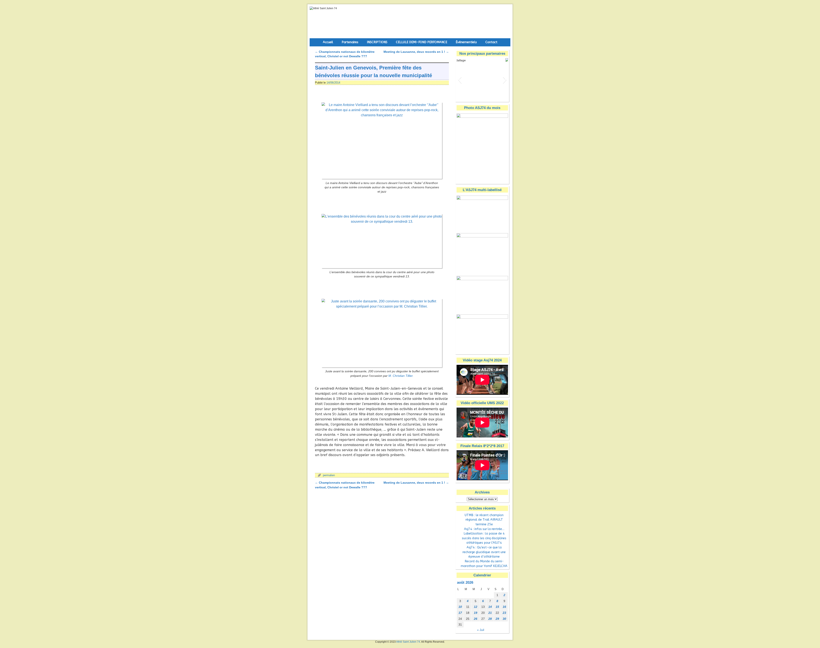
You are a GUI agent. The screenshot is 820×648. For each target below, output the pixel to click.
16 (504, 606)
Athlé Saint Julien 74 (408, 641)
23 (504, 612)
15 (497, 606)
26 (475, 618)
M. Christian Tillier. (400, 375)
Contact (491, 42)
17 (460, 612)
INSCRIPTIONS (377, 42)
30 (504, 618)
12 (475, 606)
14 (490, 606)
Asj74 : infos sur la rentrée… (484, 529)
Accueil (328, 42)
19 (475, 612)
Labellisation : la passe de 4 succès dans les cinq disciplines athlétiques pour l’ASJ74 (484, 538)
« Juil (480, 630)
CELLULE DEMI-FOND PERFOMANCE (421, 42)
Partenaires (350, 42)
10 (460, 606)
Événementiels (466, 42)
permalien (329, 475)
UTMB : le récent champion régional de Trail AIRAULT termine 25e (484, 519)
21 (490, 612)
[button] (460, 79)
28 (490, 618)
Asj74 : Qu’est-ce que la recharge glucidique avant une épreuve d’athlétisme (484, 552)
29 (497, 618)
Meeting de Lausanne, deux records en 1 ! (416, 51)
